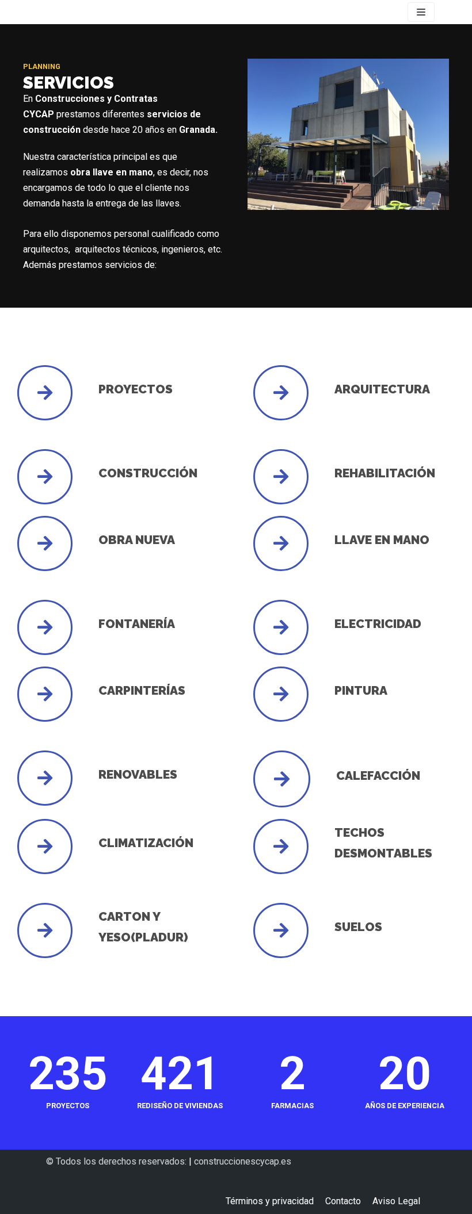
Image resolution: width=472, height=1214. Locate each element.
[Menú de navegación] (421, 12)
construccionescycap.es (242, 1161)
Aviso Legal (396, 1201)
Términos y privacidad (270, 1201)
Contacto (343, 1201)
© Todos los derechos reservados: (117, 1161)
